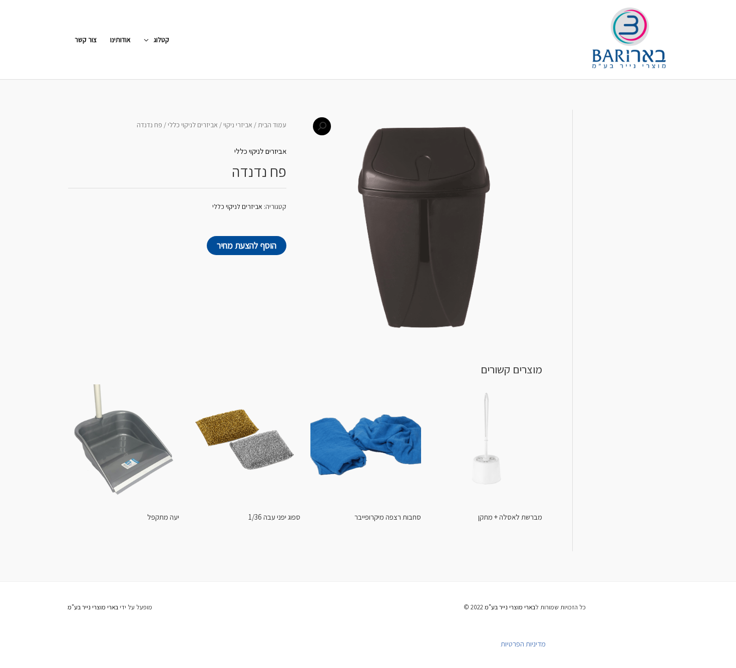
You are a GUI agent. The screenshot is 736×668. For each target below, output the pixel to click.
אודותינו (120, 39)
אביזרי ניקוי (237, 124)
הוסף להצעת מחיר (246, 245)
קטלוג (161, 39)
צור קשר (86, 39)
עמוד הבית (272, 124)
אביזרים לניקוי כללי (193, 124)
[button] (322, 126)
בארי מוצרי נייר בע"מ (510, 607)
